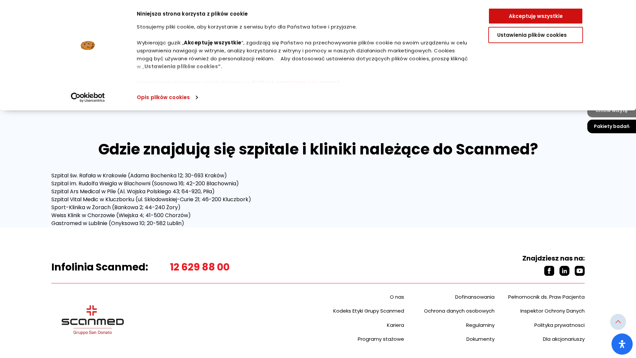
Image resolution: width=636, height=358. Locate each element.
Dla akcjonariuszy (564, 338)
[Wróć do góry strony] (618, 322)
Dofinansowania (475, 296)
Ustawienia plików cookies (532, 34)
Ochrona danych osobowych (459, 310)
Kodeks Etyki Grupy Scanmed (368, 310)
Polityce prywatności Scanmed (295, 82)
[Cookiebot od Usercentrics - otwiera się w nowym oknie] (88, 97)
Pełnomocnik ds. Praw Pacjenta (546, 296)
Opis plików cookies (163, 97)
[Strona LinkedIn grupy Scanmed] (564, 271)
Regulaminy (480, 325)
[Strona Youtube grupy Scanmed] (580, 271)
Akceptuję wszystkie (536, 16)
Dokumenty (480, 338)
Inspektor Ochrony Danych (552, 310)
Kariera (395, 325)
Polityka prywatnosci (559, 325)
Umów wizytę (612, 110)
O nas (397, 296)
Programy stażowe (381, 338)
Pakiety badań (611, 126)
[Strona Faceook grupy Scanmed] (549, 271)
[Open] (622, 344)
